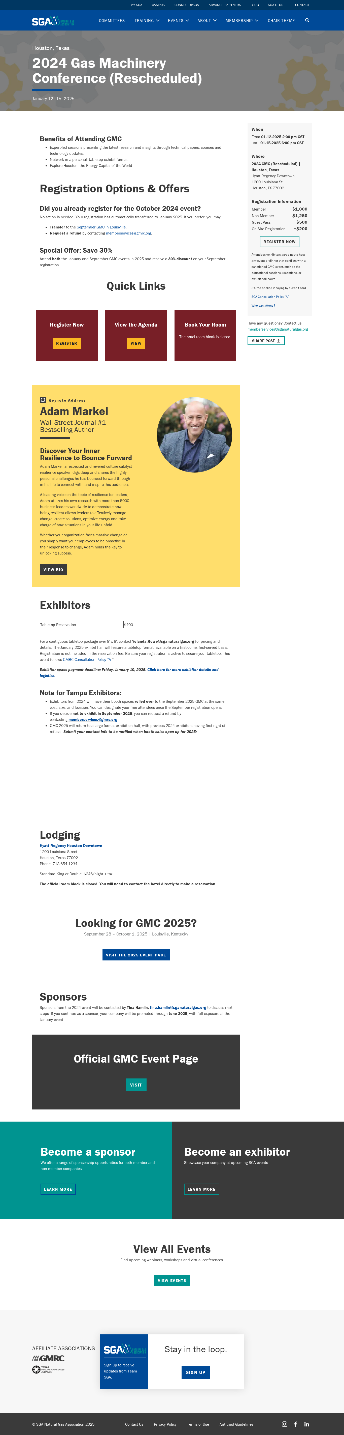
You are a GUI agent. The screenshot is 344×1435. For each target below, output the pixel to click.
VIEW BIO (53, 569)
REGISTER (67, 343)
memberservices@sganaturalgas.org (278, 329)
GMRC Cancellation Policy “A (87, 659)
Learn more (58, 1189)
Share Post (263, 340)
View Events (172, 1280)
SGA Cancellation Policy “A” (270, 297)
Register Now (279, 241)
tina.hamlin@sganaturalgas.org (178, 1007)
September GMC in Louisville (101, 226)
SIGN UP (196, 1372)
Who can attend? (263, 305)
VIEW (136, 343)
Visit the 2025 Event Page (136, 954)
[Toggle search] (307, 20)
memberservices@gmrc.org (128, 233)
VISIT (136, 1085)
